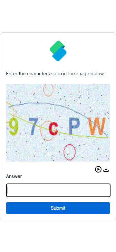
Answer (14, 176)
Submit (58, 208)
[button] (98, 169)
